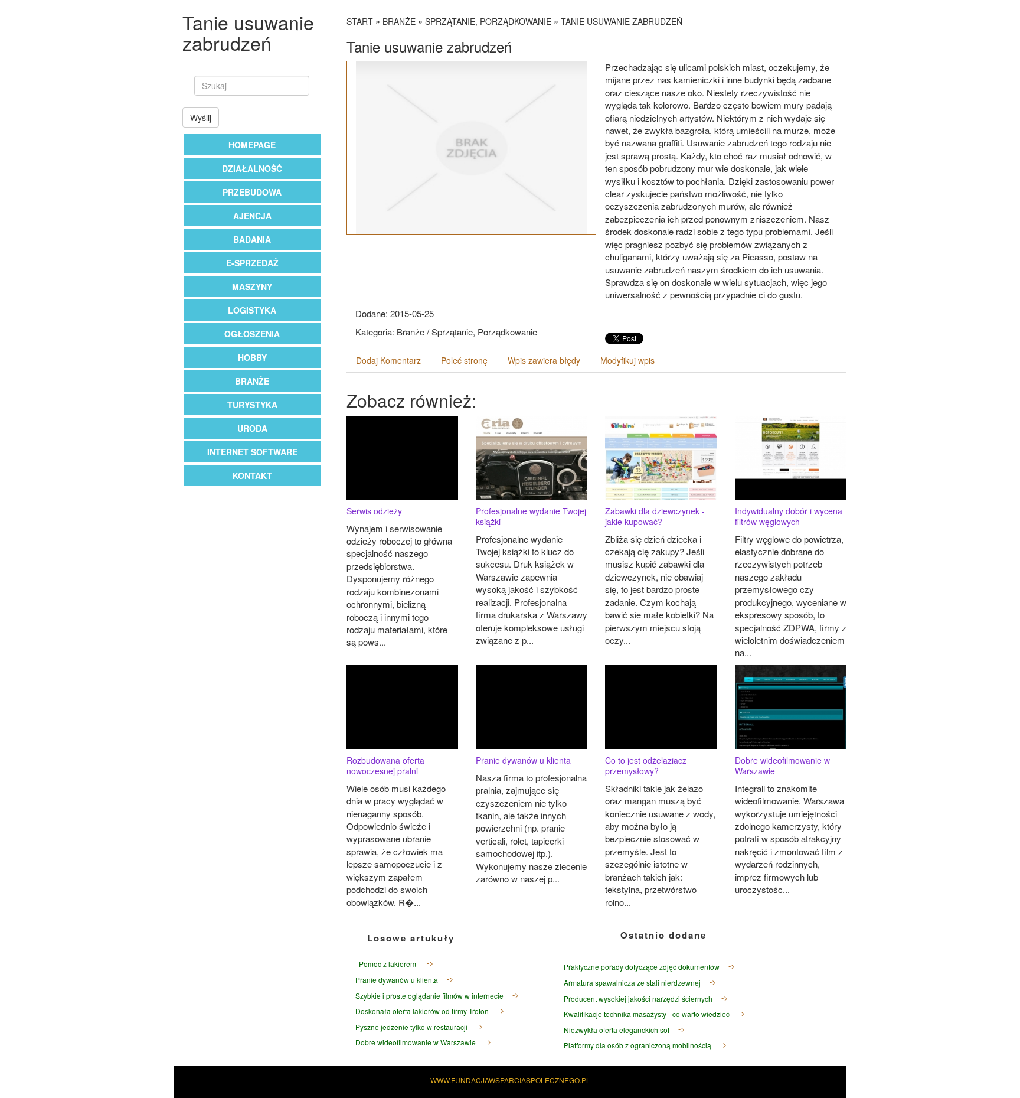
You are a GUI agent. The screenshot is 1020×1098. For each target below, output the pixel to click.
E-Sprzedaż (252, 263)
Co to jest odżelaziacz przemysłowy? (645, 765)
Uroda (252, 428)
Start (359, 21)
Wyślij (200, 117)
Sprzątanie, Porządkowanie (488, 21)
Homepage (252, 145)
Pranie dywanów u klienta (523, 760)
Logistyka (252, 310)
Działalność (252, 168)
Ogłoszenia (252, 334)
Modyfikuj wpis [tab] (627, 360)
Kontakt (252, 475)
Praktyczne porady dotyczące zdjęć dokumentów (642, 967)
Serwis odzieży (374, 511)
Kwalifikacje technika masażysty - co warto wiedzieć (647, 1014)
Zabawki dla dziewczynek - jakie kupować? (655, 516)
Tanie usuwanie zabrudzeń (621, 21)
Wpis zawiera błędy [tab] (544, 360)
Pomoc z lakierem (386, 964)
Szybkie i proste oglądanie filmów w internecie (429, 996)
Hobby (252, 357)
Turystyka (252, 404)
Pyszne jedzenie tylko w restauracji (411, 1027)
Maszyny (252, 286)
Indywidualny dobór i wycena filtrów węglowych (788, 516)
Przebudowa (252, 192)
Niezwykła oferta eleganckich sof (616, 1030)
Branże (252, 381)
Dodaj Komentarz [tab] (388, 360)
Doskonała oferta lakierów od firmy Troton (422, 1011)
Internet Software (252, 452)
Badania (252, 239)
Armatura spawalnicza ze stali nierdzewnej (632, 983)
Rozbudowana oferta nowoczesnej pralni (385, 765)
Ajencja (252, 215)
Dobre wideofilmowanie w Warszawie (782, 765)
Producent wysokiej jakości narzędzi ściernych (638, 998)
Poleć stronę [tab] (464, 360)
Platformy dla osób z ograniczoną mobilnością (637, 1045)
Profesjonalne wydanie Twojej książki (531, 516)
